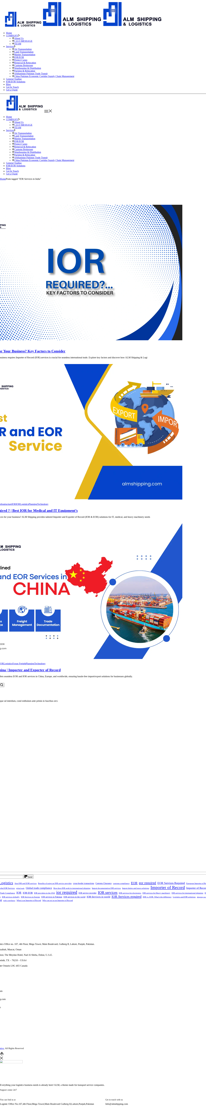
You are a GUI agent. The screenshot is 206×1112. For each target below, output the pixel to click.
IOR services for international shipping (187, 893)
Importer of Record (168, 887)
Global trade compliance (39, 888)
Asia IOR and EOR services (25, 883)
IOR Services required (126, 896)
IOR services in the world (74, 897)
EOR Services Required (171, 883)
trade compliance (9, 900)
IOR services (107, 892)
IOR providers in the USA (44, 893)
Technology (42, 504)
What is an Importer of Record (29, 900)
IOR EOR (28, 892)
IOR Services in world (98, 896)
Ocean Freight (19, 663)
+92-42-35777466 (17, 1096)
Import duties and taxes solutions (135, 888)
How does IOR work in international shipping (71, 888)
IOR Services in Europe (30, 897)
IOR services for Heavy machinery (156, 893)
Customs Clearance (103, 883)
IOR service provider (88, 893)
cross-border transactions (83, 883)
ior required (66, 892)
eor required (147, 883)
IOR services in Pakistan (51, 897)
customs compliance (121, 883)
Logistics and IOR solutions (184, 897)
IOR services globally (11, 897)
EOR (134, 883)
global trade (20, 888)
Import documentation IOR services (106, 888)
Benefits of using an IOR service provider (55, 883)
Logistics (24, 504)
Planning (33, 504)
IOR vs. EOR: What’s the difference (157, 897)
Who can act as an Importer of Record (57, 900)
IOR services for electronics (130, 893)
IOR (14, 504)
